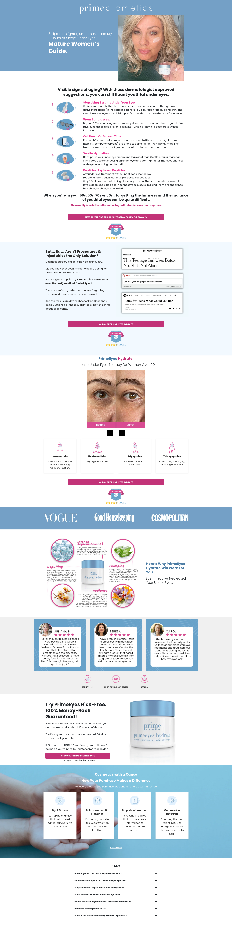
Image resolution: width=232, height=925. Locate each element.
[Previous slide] (110, 433)
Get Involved (116, 848)
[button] (114, 432)
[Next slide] (122, 433)
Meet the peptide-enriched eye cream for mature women (116, 217)
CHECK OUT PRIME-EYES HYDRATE (116, 324)
